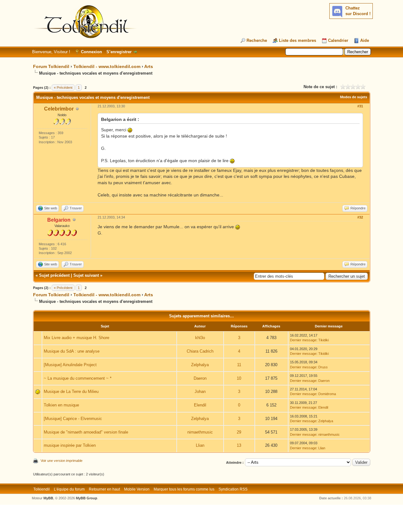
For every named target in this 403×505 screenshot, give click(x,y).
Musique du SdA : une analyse (71, 351)
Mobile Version (137, 489)
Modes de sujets (353, 97)
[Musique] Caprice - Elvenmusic (73, 418)
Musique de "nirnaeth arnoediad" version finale (86, 432)
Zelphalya (200, 364)
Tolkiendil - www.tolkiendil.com (106, 66)
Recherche (257, 40)
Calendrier (338, 40)
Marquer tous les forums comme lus (184, 489)
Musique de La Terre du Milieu (71, 391)
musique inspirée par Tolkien (70, 445)
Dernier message (303, 340)
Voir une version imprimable (61, 460)
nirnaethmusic (200, 432)
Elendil (200, 405)
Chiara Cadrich (200, 351)
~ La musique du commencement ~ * (77, 378)
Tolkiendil (41, 489)
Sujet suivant (86, 275)
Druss (323, 367)
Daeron (200, 378)
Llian (200, 445)
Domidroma (327, 394)
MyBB (48, 498)
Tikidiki (323, 340)
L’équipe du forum (69, 489)
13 (239, 445)
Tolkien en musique (61, 405)
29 (239, 432)
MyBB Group (86, 498)
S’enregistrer (119, 51)
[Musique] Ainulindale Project (70, 364)
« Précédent (63, 87)
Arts (148, 66)
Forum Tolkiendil (51, 66)
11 (239, 364)
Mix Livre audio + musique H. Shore (76, 337)
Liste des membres (297, 40)
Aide (364, 40)
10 (239, 378)
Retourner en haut (104, 489)
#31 (360, 106)
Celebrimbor (59, 108)
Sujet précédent (54, 275)
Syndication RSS (233, 489)
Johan (200, 391)
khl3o (200, 337)
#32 (360, 217)
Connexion (91, 51)
